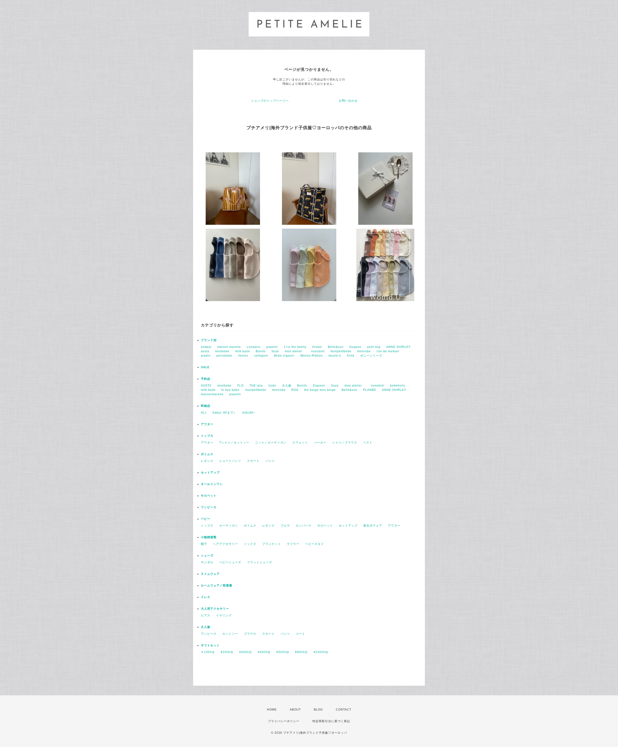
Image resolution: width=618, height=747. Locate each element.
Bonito (261, 351)
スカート (253, 461)
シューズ (207, 555)
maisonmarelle (212, 394)
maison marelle (229, 347)
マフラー (293, 544)
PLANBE (369, 390)
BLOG (318, 709)
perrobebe (224, 355)
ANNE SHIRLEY (398, 347)
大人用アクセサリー (215, 608)
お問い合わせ (348, 100)
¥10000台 (321, 652)
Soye (275, 351)
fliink (350, 355)
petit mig (373, 347)
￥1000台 (208, 652)
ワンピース (209, 507)
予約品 (205, 379)
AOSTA (206, 385)
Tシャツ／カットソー (234, 442)
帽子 (204, 544)
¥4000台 (264, 652)
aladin (206, 355)
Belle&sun (336, 347)
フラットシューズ (259, 562)
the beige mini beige (320, 390)
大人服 (286, 385)
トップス (207, 435)
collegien (261, 355)
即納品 (205, 406)
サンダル (207, 562)
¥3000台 (245, 652)
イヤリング (224, 615)
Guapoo (355, 347)
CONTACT (343, 709)
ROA (294, 390)
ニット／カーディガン (271, 442)
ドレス (205, 597)
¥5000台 (282, 652)
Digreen (319, 385)
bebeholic (397, 385)
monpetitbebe (340, 351)
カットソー (230, 633)
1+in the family (295, 347)
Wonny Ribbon (311, 355)
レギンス (207, 461)
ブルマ (285, 525)
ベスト (367, 442)
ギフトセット (210, 645)
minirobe (364, 351)
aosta (205, 351)
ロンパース (303, 525)
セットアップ (210, 472)
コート (300, 633)
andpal (206, 347)
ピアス (205, 615)
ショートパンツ (230, 461)
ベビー (205, 519)
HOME (272, 709)
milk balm (242, 351)
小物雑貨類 (209, 537)
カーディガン (228, 525)
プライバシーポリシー (283, 721)
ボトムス (207, 454)
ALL (204, 412)
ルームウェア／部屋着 (216, 585)
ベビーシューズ (230, 562)
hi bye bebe (230, 390)
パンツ (270, 461)
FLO (240, 385)
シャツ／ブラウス (344, 442)
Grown (317, 347)
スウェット (300, 442)
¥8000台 (301, 652)
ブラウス (250, 633)
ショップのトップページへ (270, 100)
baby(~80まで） (225, 412)
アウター (207, 424)
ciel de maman (388, 351)
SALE (205, 367)
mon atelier (295, 351)
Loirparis (253, 347)
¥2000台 (227, 652)
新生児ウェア (372, 525)
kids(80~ (249, 412)
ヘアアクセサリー (225, 544)
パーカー (320, 442)
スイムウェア (210, 574)
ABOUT (295, 709)
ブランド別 (209, 340)
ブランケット (271, 544)
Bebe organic (284, 355)
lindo (272, 385)
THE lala (256, 385)
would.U (335, 355)
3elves (243, 355)
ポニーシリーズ (371, 355)
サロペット (209, 495)
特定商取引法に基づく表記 (331, 721)
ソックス (250, 544)
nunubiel (318, 351)
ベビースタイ (314, 544)
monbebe (222, 351)
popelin (272, 347)
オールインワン (212, 484)
